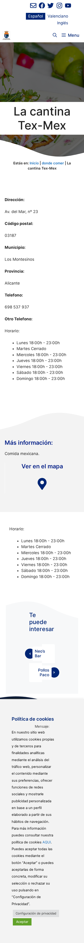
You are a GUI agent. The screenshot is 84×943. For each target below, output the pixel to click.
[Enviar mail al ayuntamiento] (33, 5)
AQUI (46, 842)
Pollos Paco (43, 672)
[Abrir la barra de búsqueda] (54, 35)
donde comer (53, 163)
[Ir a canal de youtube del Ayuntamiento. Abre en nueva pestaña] (68, 5)
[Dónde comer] (42, 483)
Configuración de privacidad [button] (36, 913)
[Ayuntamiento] (6, 35)
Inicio (34, 163)
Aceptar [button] (22, 922)
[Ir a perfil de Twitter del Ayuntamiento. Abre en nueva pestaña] (50, 5)
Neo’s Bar (40, 653)
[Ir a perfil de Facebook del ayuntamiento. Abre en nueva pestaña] (42, 5)
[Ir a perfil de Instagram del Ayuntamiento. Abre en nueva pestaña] (59, 5)
